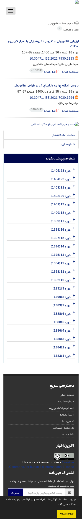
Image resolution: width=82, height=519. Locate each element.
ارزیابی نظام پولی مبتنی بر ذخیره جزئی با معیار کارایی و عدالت (43, 44)
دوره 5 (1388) (62, 322)
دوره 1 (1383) (62, 356)
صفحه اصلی (67, 395)
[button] (55, 504)
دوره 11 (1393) (61, 272)
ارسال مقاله (67, 414)
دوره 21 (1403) (61, 187)
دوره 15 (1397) (61, 238)
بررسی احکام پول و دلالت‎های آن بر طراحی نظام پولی (46, 85)
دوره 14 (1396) (61, 246)
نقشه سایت (67, 434)
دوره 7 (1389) (62, 305)
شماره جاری (68, 144)
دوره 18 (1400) (61, 213)
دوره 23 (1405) (61, 171)
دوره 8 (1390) (62, 297)
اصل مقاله (43, 71)
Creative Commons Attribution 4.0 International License (41, 464)
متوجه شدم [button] (67, 513)
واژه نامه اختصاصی (63, 428)
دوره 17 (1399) (61, 221)
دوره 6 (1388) (62, 314)
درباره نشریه (66, 401)
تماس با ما (68, 421)
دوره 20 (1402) (61, 196)
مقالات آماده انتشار (63, 135)
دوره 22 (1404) (61, 179)
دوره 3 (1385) (62, 339)
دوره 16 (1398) (61, 230)
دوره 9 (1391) (62, 288)
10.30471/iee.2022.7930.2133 (51, 58)
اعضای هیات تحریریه (61, 408)
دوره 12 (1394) (61, 263)
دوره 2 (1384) (62, 347)
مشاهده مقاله (70, 71)
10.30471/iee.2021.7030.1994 (51, 98)
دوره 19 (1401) (61, 204)
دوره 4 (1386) (62, 331)
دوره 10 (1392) (61, 280)
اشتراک (15, 493)
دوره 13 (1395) (61, 255)
